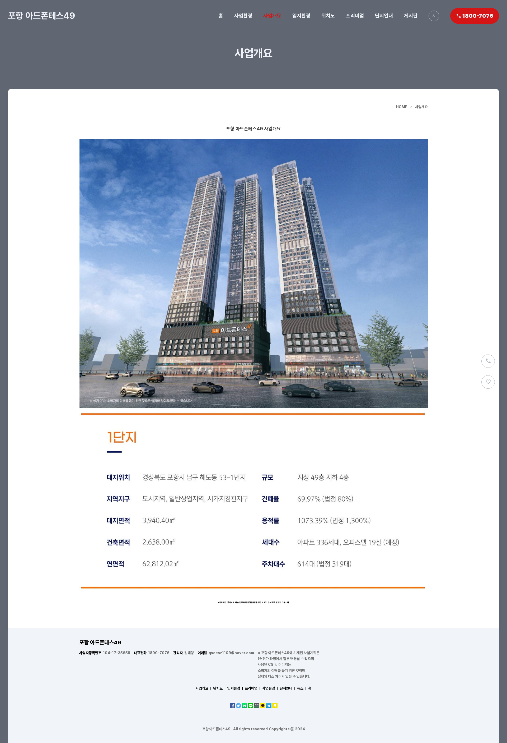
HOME (401, 107)
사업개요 (272, 15)
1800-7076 (152, 653)
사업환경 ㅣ (270, 688)
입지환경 (301, 15)
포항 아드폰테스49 (41, 15)
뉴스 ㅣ (302, 688)
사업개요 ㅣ (204, 688)
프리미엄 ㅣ (253, 688)
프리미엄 (355, 15)
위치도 (328, 15)
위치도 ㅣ (220, 688)
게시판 (410, 15)
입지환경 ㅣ (235, 688)
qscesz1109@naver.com (226, 653)
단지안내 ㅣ (288, 688)
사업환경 (243, 15)
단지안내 (384, 15)
